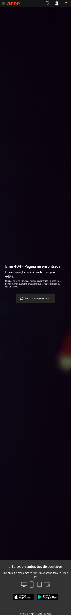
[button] (48, 3)
